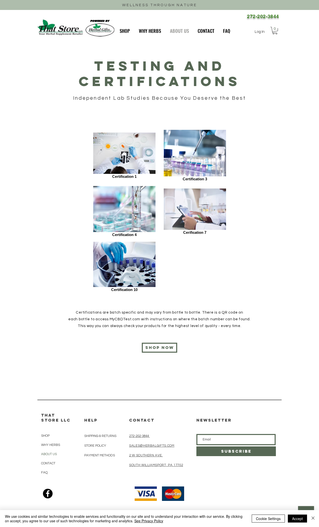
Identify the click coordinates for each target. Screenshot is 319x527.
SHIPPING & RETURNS (100, 436)
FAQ (44, 472)
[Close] (313, 518)
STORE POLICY (95, 445)
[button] (274, 30)
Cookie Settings (268, 518)
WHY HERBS (50, 445)
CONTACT (48, 463)
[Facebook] (48, 493)
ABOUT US (49, 454)
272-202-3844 (139, 436)
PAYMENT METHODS (99, 455)
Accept (297, 518)
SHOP (45, 435)
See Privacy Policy (148, 520)
